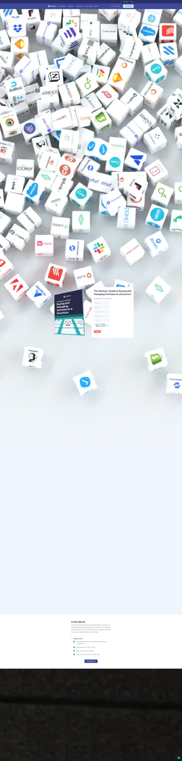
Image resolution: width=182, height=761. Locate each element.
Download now (91, 661)
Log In (132, 1)
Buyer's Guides (89, 6)
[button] (126, 1)
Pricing (96, 6)
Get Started (128, 6)
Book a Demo (116, 6)
